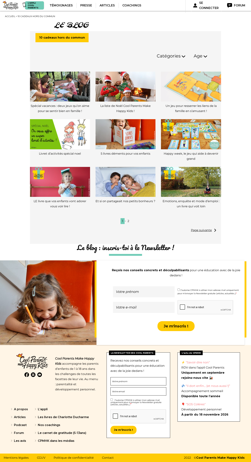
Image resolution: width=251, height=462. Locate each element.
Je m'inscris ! (176, 326)
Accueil (10, 16)
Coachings (131, 5)
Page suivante (201, 230)
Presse (86, 5)
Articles (107, 5)
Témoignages (61, 5)
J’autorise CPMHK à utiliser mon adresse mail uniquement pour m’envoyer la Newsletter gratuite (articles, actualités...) (136, 402)
